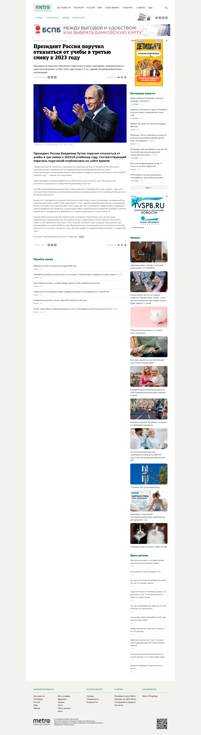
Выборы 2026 (79, 17)
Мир (99, 7)
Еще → (149, 187)
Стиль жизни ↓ (112, 7)
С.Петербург (134, 104)
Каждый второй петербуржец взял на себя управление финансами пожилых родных (147, 392)
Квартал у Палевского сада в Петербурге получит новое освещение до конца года (148, 112)
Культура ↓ (128, 7)
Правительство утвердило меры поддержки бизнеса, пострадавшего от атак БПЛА (71, 291)
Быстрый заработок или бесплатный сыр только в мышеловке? (147, 361)
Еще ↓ (151, 7)
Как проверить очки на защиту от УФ (145, 572)
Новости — (56, 41)
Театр (60, 705)
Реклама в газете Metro (125, 696)
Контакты (118, 705)
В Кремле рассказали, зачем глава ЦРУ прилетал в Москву (60, 300)
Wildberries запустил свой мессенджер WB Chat (55, 266)
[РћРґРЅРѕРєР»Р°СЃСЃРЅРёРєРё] (122, 77)
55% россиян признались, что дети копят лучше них (146, 331)
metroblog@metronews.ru (94, 723)
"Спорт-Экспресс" (69, 725)
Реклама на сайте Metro (125, 699)
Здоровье (62, 699)
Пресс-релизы (64, 708)
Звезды (66, 17)
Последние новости (142, 93)
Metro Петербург (150, 696)
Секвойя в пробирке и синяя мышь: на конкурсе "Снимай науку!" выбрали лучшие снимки (75, 274)
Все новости (64, 7)
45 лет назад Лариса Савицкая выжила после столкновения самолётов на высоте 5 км (73, 309)
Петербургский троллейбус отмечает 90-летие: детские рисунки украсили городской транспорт (149, 152)
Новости (133, 144)
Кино (60, 711)
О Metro (141, 7)
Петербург (79, 7)
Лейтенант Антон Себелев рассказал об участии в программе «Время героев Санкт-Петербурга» (148, 138)
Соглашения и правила (125, 702)
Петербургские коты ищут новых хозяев (148, 546)
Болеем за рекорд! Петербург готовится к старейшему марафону (148, 423)
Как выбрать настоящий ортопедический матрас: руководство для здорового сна (147, 517)
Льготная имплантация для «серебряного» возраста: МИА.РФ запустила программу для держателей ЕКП (147, 456)
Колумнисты (92, 702)
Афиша (37, 708)
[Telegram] (125, 77)
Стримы (39, 17)
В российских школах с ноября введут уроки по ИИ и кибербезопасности (67, 283)
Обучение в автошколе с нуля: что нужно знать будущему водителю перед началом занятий (147, 643)
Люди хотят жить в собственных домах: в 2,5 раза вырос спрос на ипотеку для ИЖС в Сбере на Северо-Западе (148, 594)
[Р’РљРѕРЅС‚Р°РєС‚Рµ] (118, 77)
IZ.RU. (81, 236)
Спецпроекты (52, 17)
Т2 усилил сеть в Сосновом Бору (145, 487)
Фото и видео (64, 696)
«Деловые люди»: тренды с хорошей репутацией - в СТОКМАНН (146, 266)
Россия (91, 7)
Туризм (61, 702)
